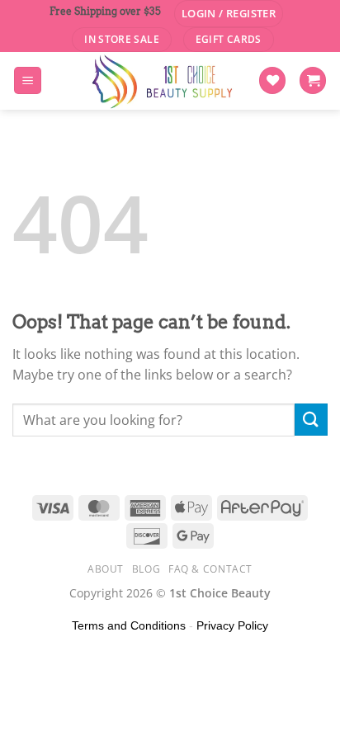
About (105, 569)
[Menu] (27, 80)
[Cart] (313, 80)
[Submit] (311, 419)
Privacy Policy (232, 625)
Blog (146, 569)
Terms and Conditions (129, 625)
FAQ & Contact (210, 569)
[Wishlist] (272, 80)
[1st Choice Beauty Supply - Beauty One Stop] (163, 81)
